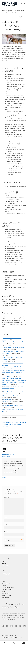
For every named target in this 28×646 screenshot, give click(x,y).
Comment (7, 497)
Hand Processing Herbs (8, 587)
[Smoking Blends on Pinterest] (3, 626)
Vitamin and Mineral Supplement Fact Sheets (14, 342)
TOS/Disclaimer (6, 573)
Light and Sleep (7, 399)
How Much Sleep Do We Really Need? (12, 405)
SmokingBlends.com (21, 17)
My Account (4, 643)
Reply (3, 477)
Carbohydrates (6, 376)
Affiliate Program (6, 595)
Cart (21, 642)
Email (5, 524)
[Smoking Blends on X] (7, 626)
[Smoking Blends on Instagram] (20, 626)
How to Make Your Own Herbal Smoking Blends (20, 423)
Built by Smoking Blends (16, 637)
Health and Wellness (11, 10)
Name (5, 517)
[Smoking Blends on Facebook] (11, 626)
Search (14, 643)
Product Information (7, 589)
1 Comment (5, 18)
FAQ (3, 561)
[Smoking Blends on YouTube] (16, 626)
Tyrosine (5, 361)
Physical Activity (7, 401)
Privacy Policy (5, 637)
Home (4, 10)
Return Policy (5, 565)
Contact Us (4, 567)
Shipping (4, 563)
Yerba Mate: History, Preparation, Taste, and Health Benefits (8, 424)
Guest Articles (5, 593)
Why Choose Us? (6, 583)
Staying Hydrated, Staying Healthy (12, 395)
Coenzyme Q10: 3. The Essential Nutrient (13, 347)
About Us (4, 591)
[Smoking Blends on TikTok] (24, 626)
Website (6, 531)
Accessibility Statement (8, 575)
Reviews (4, 585)
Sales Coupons (5, 597)
